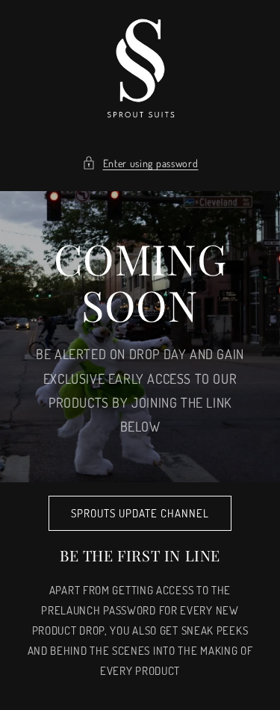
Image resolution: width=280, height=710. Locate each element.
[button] (140, 163)
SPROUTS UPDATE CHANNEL (140, 513)
